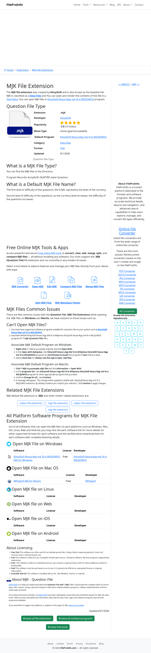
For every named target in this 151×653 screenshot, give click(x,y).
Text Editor (12, 99)
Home (77, 4)
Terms (70, 643)
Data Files (35, 95)
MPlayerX (90, 481)
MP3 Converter (127, 285)
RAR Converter (127, 303)
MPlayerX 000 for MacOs (27, 481)
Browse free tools (58, 627)
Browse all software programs (76, 618)
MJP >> (136, 84)
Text (62, 148)
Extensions (23, 70)
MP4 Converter (127, 281)
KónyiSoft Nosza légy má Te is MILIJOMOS (70, 99)
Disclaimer (91, 643)
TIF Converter (127, 289)
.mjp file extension (58, 403)
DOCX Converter (127, 274)
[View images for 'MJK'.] (9, 579)
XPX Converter (127, 299)
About (50, 643)
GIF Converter (127, 296)
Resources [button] (99, 4)
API (119, 4)
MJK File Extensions (42, 70)
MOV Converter (127, 292)
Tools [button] (86, 4)
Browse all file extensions (37, 618)
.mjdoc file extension (30, 403)
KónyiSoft (65, 118)
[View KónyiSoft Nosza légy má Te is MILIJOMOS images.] (9, 456)
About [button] (127, 4)
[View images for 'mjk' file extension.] (19, 124)
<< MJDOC (124, 84)
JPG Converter (127, 278)
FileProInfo (14, 5)
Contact (139, 4)
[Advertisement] (75, 44)
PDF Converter (127, 271)
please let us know (76, 605)
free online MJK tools (49, 253)
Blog (112, 4)
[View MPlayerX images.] (9, 481)
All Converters (127, 311)
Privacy (79, 643)
